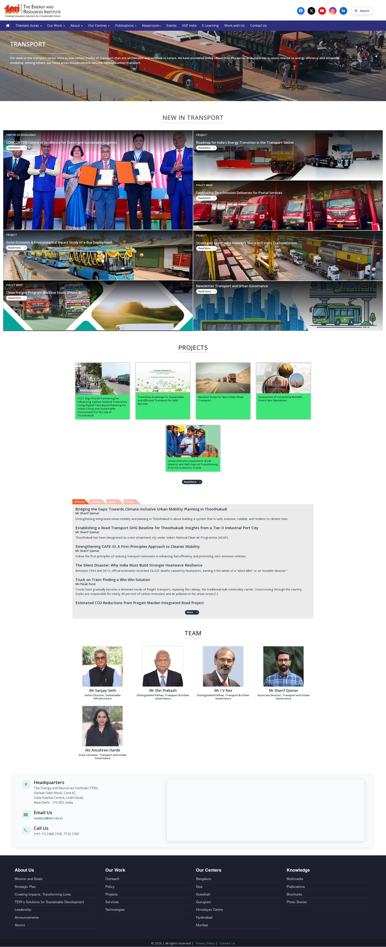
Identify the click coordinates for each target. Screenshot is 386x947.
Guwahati (203, 894)
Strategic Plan (25, 886)
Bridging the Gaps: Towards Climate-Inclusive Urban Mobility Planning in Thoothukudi (151, 509)
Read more (14, 247)
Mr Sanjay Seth (102, 690)
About (76, 25)
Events (171, 25)
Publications (124, 25)
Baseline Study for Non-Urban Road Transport (220, 398)
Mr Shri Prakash (163, 690)
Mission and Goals (29, 878)
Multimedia (295, 878)
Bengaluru (203, 878)
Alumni (20, 924)
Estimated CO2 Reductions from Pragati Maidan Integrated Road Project (139, 602)
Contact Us (258, 25)
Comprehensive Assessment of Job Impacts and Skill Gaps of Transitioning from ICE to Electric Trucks (193, 464)
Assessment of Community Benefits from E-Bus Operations (280, 398)
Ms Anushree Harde (102, 750)
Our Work (55, 25)
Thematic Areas (27, 25)
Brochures (294, 894)
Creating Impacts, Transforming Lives (43, 894)
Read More (14, 148)
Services (112, 901)
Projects (111, 894)
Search (365, 11)
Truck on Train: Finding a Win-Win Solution (112, 579)
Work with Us (234, 25)
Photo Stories (297, 901)
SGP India (189, 25)
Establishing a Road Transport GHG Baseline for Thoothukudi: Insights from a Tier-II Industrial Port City (166, 527)
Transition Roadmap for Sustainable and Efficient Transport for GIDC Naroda (161, 400)
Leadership (23, 909)
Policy (110, 886)
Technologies (115, 909)
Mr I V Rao (223, 690)
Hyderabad (204, 917)
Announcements (27, 917)
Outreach (112, 878)
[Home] (32, 10)
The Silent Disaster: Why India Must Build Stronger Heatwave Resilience (138, 565)
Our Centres (98, 25)
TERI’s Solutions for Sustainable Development (49, 901)
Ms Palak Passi (85, 584)
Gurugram (203, 901)
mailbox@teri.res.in (48, 818)
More (190, 612)
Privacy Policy (205, 943)
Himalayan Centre (209, 909)
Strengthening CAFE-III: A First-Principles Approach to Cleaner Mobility (137, 546)
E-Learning (210, 25)
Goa (199, 886)
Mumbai (202, 924)
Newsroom (150, 25)
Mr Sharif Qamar (87, 513)
